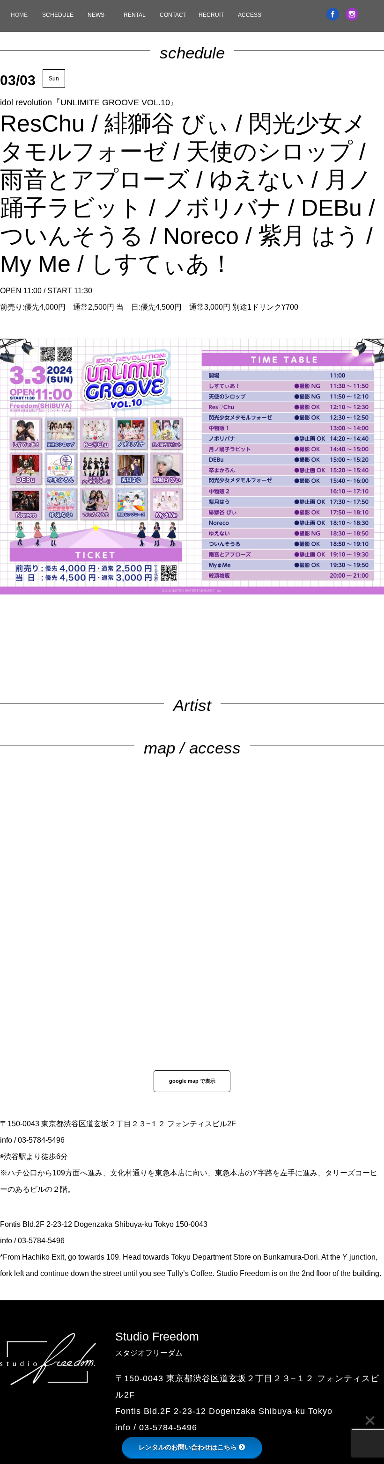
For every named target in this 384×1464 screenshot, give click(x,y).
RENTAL (135, 15)
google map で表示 (192, 1081)
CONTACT (173, 15)
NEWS (96, 15)
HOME (19, 15)
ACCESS (249, 15)
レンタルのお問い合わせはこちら (188, 1447)
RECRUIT (211, 15)
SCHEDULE (58, 15)
